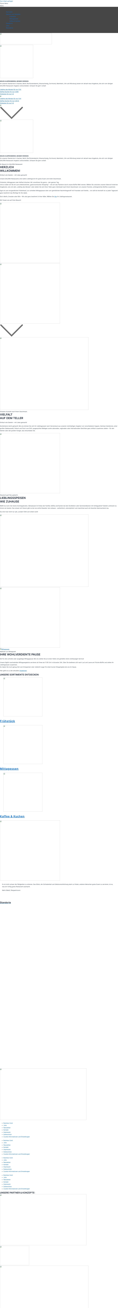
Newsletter (9, 28)
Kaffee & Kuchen (15, 21)
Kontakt (5, 1130)
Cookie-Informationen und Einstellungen (16, 1137)
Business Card (8, 1123)
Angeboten (23, 670)
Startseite (9, 12)
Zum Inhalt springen (6, 1)
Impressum (7, 1132)
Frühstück (13, 16)
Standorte (9, 23)
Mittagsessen (14, 19)
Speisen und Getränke (13, 14)
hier (55, 196)
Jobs (7, 25)
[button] (59, 4)
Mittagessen (9, 768)
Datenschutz (7, 1134)
